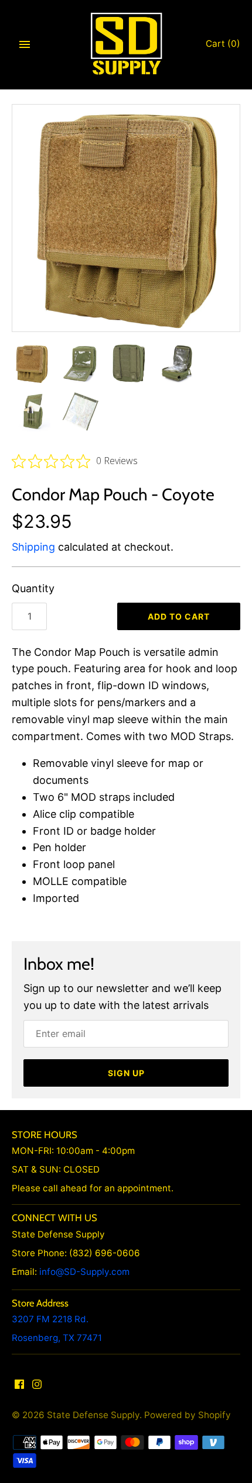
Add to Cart (179, 616)
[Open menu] (25, 44)
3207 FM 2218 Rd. (50, 1319)
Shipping (33, 547)
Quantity (33, 588)
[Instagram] (37, 1387)
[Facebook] (19, 1387)
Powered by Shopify (187, 1414)
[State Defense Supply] (126, 44)
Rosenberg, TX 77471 (57, 1337)
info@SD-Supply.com (84, 1271)
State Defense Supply (93, 1414)
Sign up (126, 1073)
